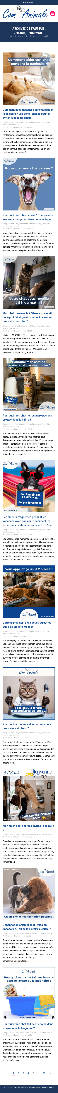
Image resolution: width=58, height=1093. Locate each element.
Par (12, 127)
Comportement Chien (27, 122)
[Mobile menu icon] (52, 13)
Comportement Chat (10, 122)
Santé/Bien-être (32, 834)
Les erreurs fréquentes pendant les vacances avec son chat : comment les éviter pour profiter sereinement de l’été (27, 521)
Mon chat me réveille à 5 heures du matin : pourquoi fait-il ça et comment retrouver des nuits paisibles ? (28, 317)
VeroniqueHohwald (29, 32)
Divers (38, 122)
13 (44, 1073)
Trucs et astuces (12, 125)
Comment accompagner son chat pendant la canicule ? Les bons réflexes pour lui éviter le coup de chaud (28, 113)
